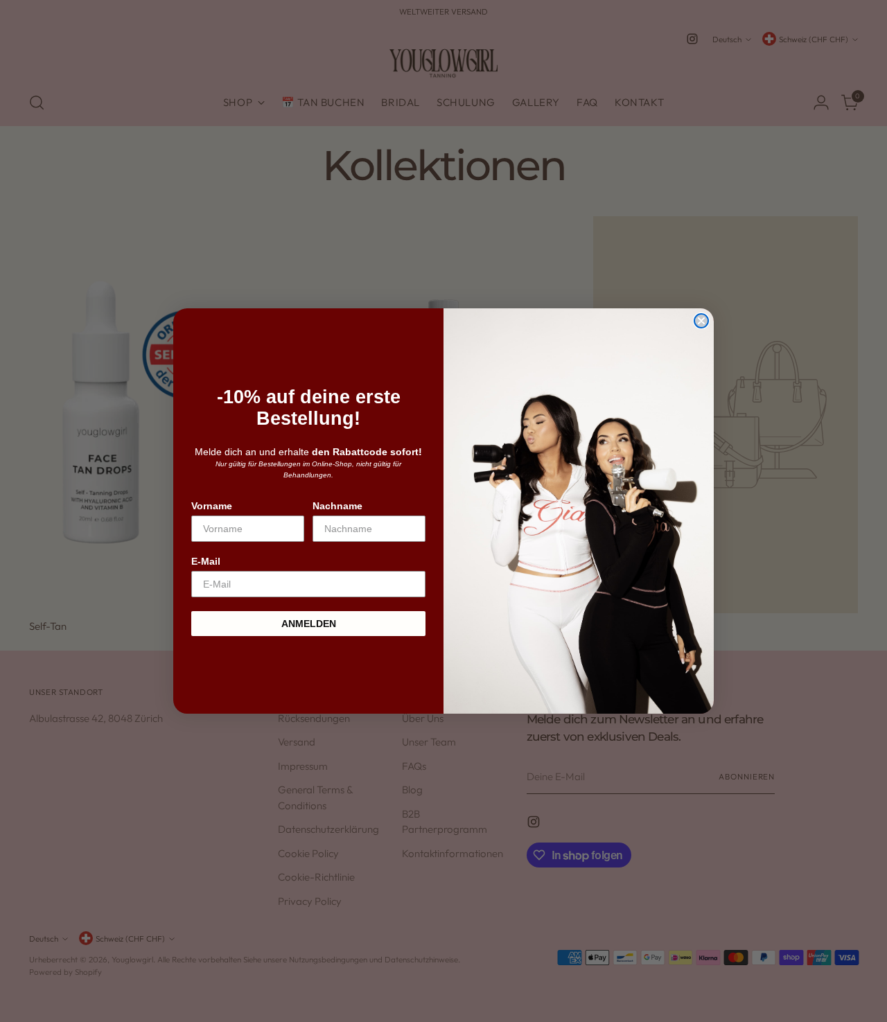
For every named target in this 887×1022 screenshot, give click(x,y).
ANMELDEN (308, 623)
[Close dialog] (701, 321)
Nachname (337, 505)
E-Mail (205, 561)
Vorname (211, 505)
